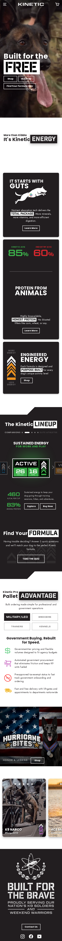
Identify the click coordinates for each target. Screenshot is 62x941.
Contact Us (31, 926)
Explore (31, 506)
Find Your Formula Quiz (20, 86)
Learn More (31, 228)
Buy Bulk (26, 78)
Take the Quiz (31, 558)
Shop (10, 78)
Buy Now (48, 506)
